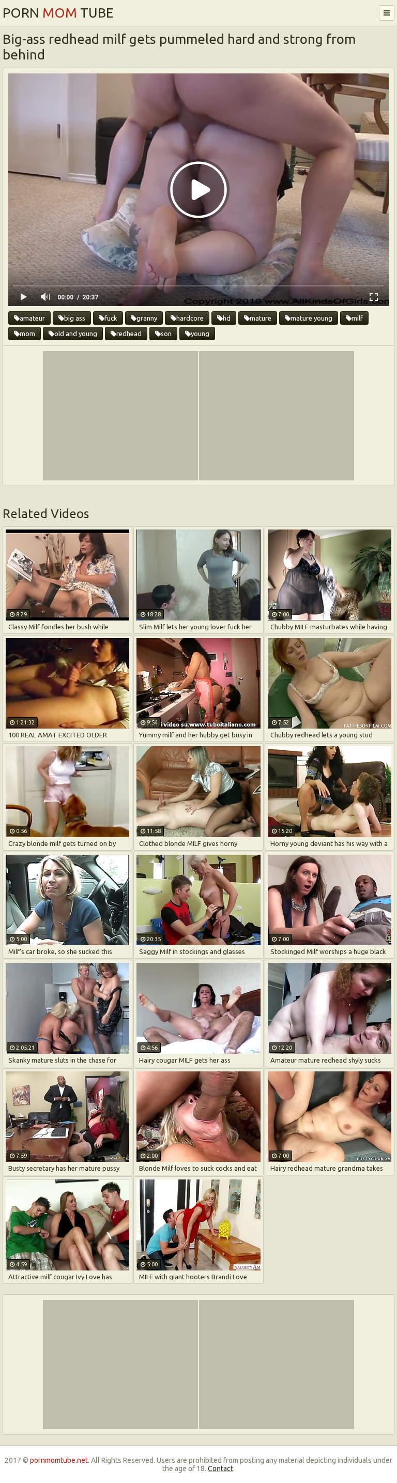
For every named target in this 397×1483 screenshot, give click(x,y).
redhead (129, 333)
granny (146, 318)
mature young (311, 318)
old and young (75, 333)
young (200, 333)
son (166, 333)
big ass (74, 318)
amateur (32, 318)
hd (227, 318)
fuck (110, 318)
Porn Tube (58, 12)
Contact (220, 1468)
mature (260, 318)
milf (357, 318)
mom (27, 333)
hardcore (190, 318)
